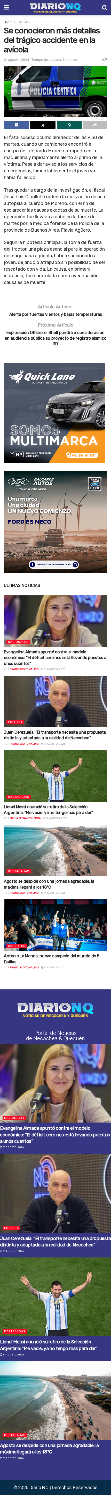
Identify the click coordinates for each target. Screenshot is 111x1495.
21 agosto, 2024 (16, 60)
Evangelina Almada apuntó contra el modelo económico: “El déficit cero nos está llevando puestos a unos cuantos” (55, 658)
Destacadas (18, 797)
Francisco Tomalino (24, 669)
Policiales (23, 22)
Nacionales (18, 642)
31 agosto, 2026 (54, 669)
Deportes (16, 946)
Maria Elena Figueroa (25, 818)
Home (8, 22)
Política (15, 722)
